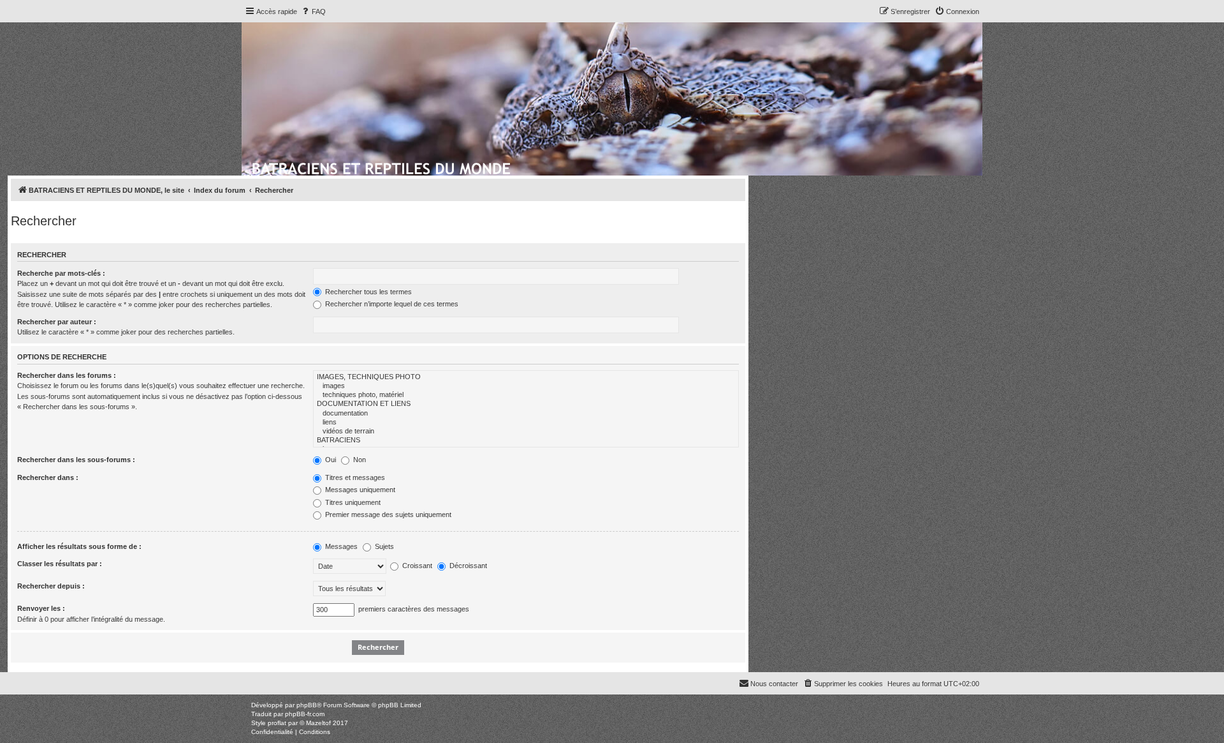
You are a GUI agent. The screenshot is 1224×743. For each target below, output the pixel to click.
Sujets (383, 546)
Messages (340, 546)
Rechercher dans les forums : (66, 375)
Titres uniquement (352, 502)
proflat (277, 722)
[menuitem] (313, 11)
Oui (329, 459)
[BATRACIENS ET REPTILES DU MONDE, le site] (382, 166)
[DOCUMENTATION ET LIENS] (526, 404)
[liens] (526, 422)
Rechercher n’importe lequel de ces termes (390, 304)
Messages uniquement (359, 489)
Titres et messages (354, 477)
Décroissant (467, 565)
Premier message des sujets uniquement (387, 514)
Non (358, 459)
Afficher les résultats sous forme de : (79, 546)
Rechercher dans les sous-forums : (76, 459)
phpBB (306, 705)
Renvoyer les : (41, 608)
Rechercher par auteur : (56, 322)
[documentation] (526, 413)
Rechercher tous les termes (367, 292)
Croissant (416, 565)
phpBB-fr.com (304, 713)
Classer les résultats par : (59, 563)
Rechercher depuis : (51, 586)
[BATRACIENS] (526, 440)
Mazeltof (318, 722)
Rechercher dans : (47, 477)
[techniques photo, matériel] (526, 395)
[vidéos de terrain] (526, 431)
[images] (526, 386)
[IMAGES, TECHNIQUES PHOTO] (526, 377)
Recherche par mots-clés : (61, 273)
